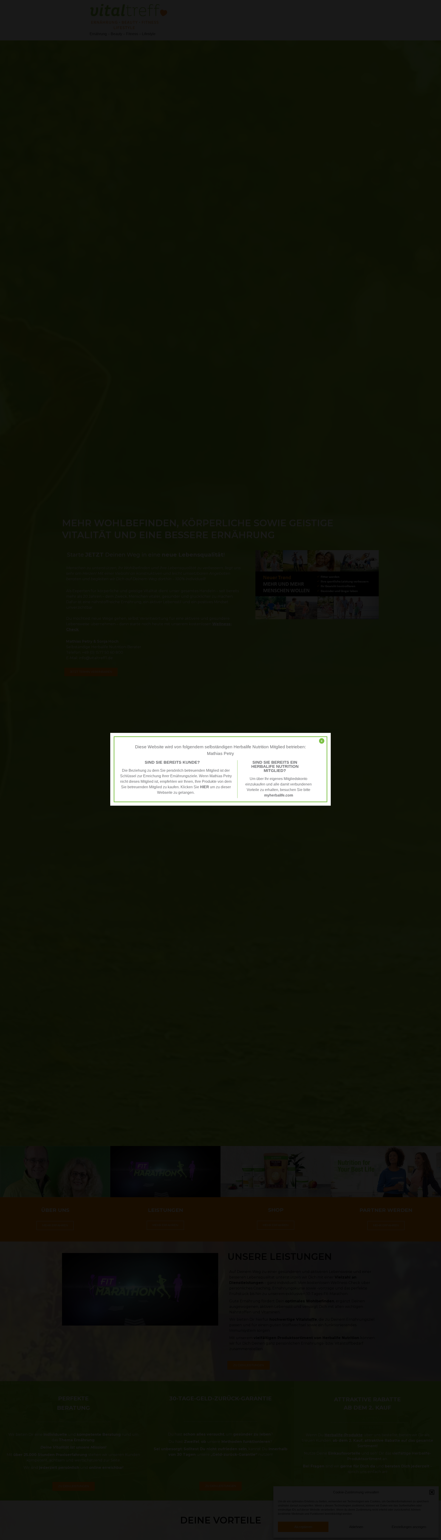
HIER (204, 787)
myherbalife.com (278, 795)
